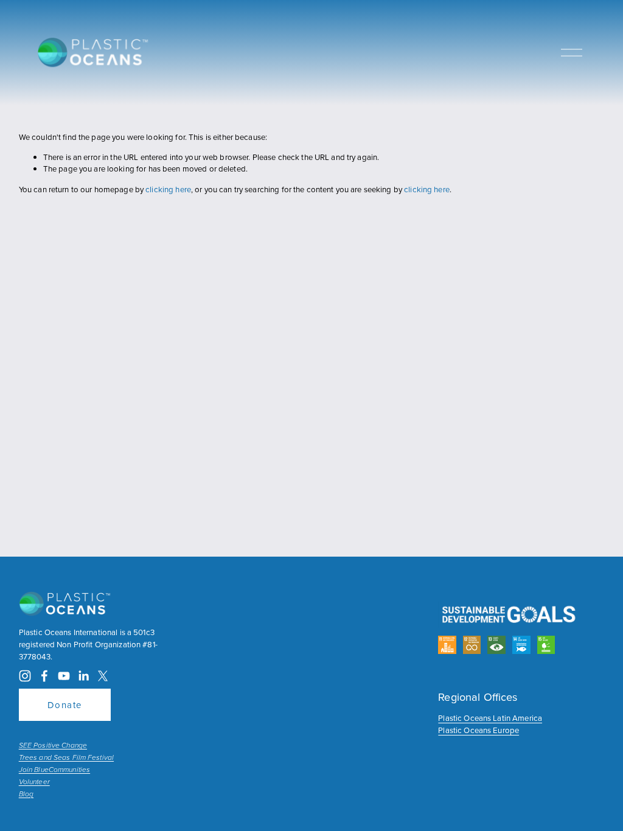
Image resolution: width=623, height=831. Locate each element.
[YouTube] (64, 676)
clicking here (168, 189)
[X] (103, 676)
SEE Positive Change (53, 746)
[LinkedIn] (83, 676)
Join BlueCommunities (54, 770)
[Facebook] (44, 676)
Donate (64, 704)
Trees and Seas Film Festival (66, 758)
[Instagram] (25, 676)
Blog (26, 794)
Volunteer (34, 782)
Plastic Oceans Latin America (490, 717)
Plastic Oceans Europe (478, 730)
